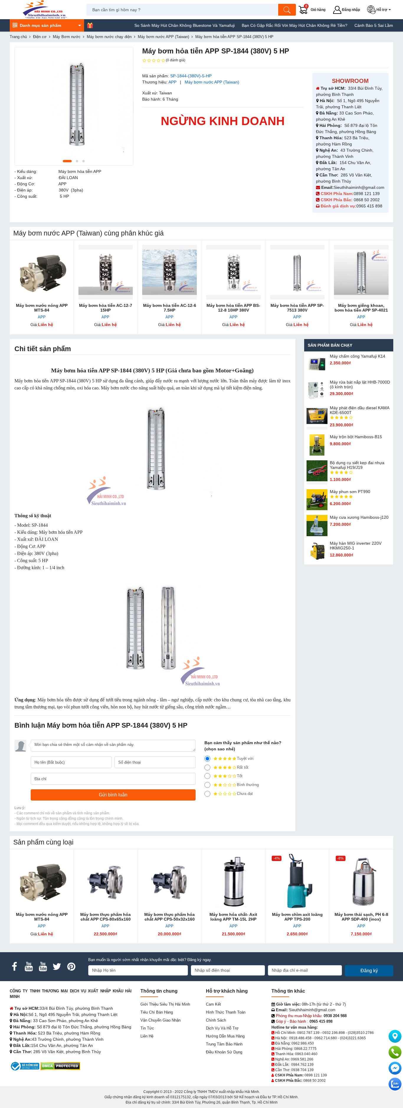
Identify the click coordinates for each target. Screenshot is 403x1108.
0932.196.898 (333, 1033)
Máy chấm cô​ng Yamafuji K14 (357, 356)
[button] (380, 10)
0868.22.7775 (305, 1049)
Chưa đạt (245, 793)
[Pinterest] (71, 966)
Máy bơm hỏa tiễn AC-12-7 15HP (105, 307)
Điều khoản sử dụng (224, 1052)
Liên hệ (146, 1036)
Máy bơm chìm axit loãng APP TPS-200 (297, 917)
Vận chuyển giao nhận (160, 1020)
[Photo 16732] (73, 106)
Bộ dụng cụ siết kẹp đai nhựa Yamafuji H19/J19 (357, 465)
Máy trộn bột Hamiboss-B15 (356, 436)
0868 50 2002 (367, 199)
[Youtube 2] (42, 966)
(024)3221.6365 (353, 1038)
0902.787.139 (308, 1033)
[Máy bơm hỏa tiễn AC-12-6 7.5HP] (169, 272)
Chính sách (216, 1020)
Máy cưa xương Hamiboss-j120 (359, 517)
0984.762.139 (302, 1065)
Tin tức (147, 1028)
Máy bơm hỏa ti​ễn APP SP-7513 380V (297, 307)
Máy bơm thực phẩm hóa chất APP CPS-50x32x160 (169, 917)
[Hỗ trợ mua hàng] (395, 1052)
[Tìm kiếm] (287, 10)
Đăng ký (369, 970)
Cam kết (213, 1004)
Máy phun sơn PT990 (350, 491)
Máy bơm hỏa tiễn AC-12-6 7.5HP (169, 307)
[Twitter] (57, 966)
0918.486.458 (300, 1038)
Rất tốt (242, 767)
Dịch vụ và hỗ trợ (222, 1028)
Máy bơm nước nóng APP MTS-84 (42, 307)
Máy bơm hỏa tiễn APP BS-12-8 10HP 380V (233, 307)
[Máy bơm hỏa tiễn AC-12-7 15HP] (105, 272)
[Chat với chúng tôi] (395, 1084)
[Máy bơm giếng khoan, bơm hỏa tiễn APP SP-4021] (361, 272)
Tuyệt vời (245, 758)
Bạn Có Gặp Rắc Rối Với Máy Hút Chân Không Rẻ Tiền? (275, 25)
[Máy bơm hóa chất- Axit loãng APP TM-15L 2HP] (233, 881)
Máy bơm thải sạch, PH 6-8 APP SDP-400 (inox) (361, 917)
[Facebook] (14, 966)
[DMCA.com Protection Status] (60, 1066)
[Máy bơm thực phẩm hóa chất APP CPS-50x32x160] (169, 881)
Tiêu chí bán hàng (156, 1012)
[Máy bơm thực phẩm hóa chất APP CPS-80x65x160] (105, 881)
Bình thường (248, 785)
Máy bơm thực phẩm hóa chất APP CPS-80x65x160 (105, 917)
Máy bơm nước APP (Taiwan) (212, 82)
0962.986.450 (302, 1043)
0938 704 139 (302, 1070)
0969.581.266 (302, 1059)
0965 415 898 (369, 206)
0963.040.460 (306, 1054)
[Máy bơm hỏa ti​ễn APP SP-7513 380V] (297, 272)
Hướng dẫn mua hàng (225, 1036)
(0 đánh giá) (175, 60)
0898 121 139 (367, 193)
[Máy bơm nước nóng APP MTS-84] (41, 272)
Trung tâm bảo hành (224, 1044)
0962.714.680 (325, 1038)
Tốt (240, 776)
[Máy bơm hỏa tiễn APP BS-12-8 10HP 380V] (233, 272)
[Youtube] (28, 966)
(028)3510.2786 (361, 1033)
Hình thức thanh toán (225, 1012)
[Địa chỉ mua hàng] (395, 1036)
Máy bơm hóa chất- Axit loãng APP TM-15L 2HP (233, 917)
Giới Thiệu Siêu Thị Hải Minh (165, 1004)
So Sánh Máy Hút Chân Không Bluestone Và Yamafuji (165, 25)
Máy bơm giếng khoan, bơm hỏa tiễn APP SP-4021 (361, 307)
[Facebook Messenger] (395, 1068)
